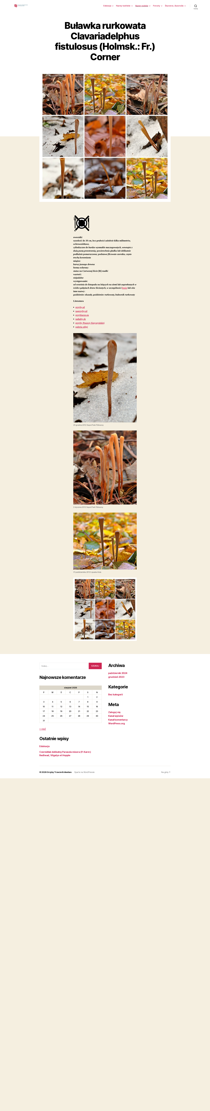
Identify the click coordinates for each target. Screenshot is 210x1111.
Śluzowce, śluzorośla (174, 6)
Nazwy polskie (141, 6)
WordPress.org (116, 723)
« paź (42, 728)
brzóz (124, 287)
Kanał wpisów (115, 716)
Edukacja (107, 6)
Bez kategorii (115, 694)
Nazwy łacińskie (123, 6)
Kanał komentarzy (118, 719)
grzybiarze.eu (82, 315)
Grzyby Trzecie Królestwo (59, 772)
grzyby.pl (80, 307)
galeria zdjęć (81, 326)
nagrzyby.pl (81, 311)
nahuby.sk (80, 319)
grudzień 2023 (116, 677)
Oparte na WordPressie (84, 772)
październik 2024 (117, 673)
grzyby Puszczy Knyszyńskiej (89, 323)
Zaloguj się (114, 712)
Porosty (156, 6)
